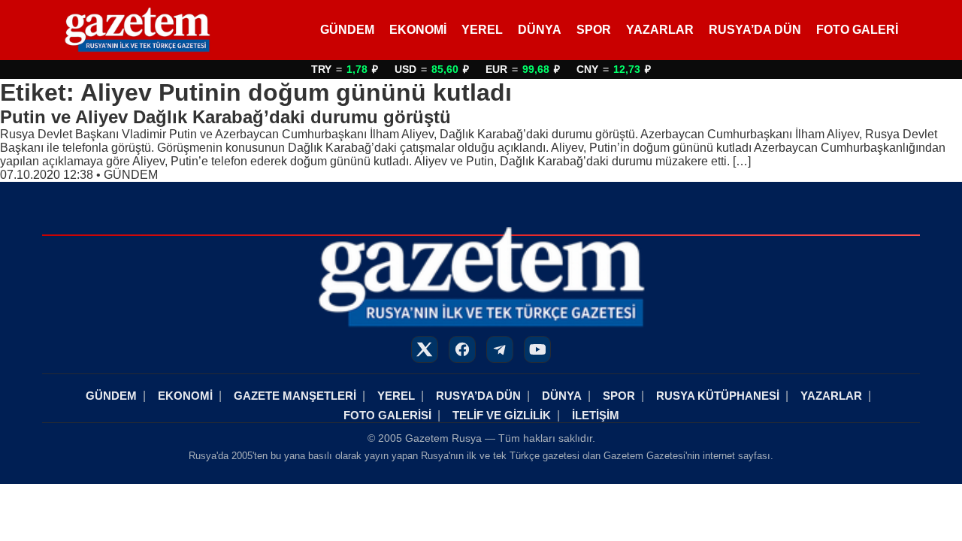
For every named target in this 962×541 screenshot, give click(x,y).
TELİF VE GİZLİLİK (501, 415)
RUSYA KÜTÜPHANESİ (717, 395)
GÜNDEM (347, 29)
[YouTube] (537, 349)
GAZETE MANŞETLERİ (295, 395)
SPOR (593, 29)
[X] (424, 349)
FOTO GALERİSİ (387, 415)
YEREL (482, 29)
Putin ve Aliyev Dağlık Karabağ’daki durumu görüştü (225, 117)
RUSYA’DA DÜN (755, 29)
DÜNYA (539, 29)
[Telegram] (499, 349)
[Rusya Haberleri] (137, 30)
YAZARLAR (660, 29)
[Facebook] (462, 349)
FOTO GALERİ (857, 29)
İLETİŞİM (595, 415)
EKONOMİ (417, 29)
